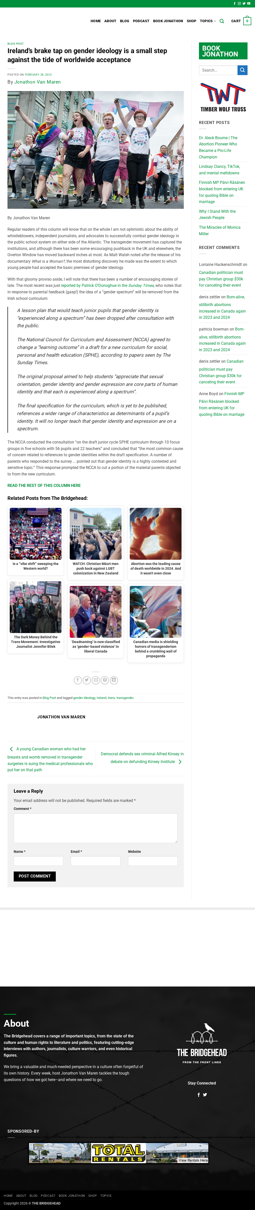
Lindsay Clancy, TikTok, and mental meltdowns (219, 169)
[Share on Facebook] (78, 680)
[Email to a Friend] (96, 680)
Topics (206, 21)
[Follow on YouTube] (248, 3)
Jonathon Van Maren (37, 82)
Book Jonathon (168, 21)
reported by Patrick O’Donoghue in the (107, 285)
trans (111, 698)
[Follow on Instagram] (239, 3)
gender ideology (84, 698)
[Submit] (243, 70)
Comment (22, 809)
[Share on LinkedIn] (114, 680)
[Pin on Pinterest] (105, 680)
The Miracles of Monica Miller (220, 230)
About (110, 21)
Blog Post (15, 43)
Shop (191, 21)
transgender (125, 698)
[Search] (222, 21)
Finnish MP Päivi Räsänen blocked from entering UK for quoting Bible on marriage (222, 192)
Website (134, 852)
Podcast (141, 21)
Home (96, 21)
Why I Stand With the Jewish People (217, 214)
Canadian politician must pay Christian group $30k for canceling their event (221, 279)
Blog (124, 21)
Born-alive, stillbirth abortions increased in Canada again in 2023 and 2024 (222, 307)
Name (19, 852)
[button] (241, 21)
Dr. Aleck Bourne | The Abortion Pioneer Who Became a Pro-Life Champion (218, 147)
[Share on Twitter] (87, 680)
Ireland (101, 698)
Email (76, 852)
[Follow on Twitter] (244, 3)
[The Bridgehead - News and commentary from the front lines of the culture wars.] (37, 21)
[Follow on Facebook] (234, 3)
